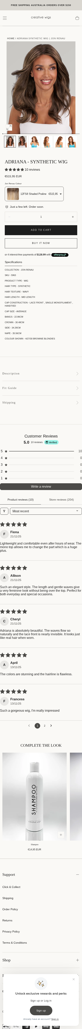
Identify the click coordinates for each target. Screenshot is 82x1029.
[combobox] (34, 194)
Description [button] (11, 373)
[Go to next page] (52, 726)
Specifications (13, 262)
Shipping (7, 898)
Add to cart (41, 230)
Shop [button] (6, 960)
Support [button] (8, 874)
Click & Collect (11, 887)
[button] (4, 18)
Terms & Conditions (14, 942)
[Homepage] (41, 18)
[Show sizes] (61, 834)
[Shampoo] (34, 796)
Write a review (41, 486)
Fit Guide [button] (9, 388)
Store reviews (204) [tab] (61, 499)
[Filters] (4, 511)
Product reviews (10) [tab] (21, 499)
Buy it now (41, 243)
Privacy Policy (11, 931)
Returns (7, 920)
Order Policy (10, 909)
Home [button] (11, 38)
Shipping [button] (9, 402)
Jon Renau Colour (13, 183)
